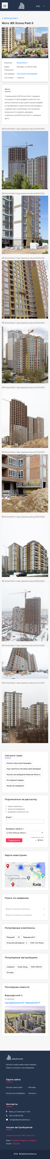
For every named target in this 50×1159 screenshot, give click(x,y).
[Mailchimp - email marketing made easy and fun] (39, 840)
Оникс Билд (23, 967)
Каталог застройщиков (15, 1093)
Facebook (15, 1140)
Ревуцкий (10, 937)
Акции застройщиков (15, 786)
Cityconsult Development (27, 74)
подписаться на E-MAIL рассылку (20, 1135)
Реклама (32, 1087)
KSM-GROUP (36, 967)
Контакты (32, 1093)
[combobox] (25, 908)
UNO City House (37, 943)
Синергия (10, 967)
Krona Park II (22, 63)
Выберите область (15, 828)
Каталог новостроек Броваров (19, 763)
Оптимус (10, 972)
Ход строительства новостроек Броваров (24, 769)
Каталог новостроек (14, 1087)
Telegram (23, 1140)
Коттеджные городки (15, 780)
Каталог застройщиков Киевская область (24, 774)
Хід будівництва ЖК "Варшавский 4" (22, 1002)
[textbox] (25, 908)
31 (19, 937)
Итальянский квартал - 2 (17, 943)
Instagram (32, 1140)
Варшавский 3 (29, 937)
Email (9, 817)
